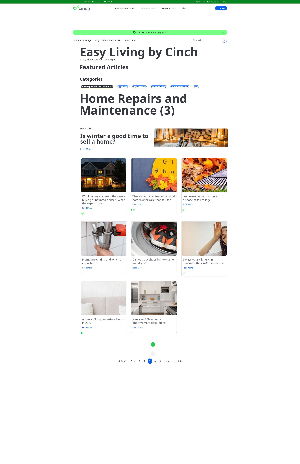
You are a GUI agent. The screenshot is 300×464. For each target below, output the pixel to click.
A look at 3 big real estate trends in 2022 (103, 321)
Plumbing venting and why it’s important (101, 261)
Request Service (212, 2)
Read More (85, 149)
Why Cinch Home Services (108, 40)
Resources (130, 40)
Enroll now (221, 8)
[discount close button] (223, 32)
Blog (184, 8)
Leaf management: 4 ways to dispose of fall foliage (201, 198)
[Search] (224, 40)
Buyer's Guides (139, 86)
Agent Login (200, 2)
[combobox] (206, 40)
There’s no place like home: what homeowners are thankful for (153, 198)
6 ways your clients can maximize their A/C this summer (204, 261)
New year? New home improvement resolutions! (149, 321)
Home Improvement (180, 86)
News (196, 86)
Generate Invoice (148, 8)
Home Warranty (158, 86)
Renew (223, 2)
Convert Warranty (168, 8)
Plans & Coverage (82, 40)
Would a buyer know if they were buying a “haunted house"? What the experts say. (103, 199)
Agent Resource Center (125, 8)
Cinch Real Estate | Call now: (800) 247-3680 (98, 2)
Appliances (123, 86)
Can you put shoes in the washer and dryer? (153, 261)
